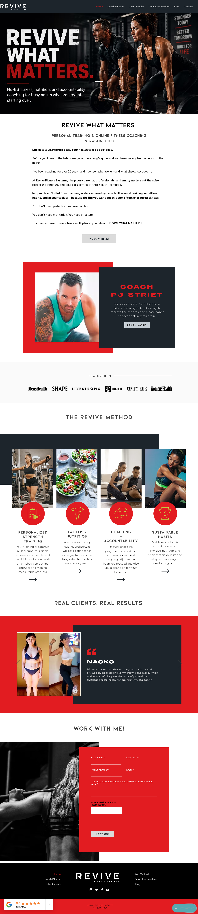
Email (129, 770)
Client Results (53, 884)
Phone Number (99, 770)
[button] (99, 238)
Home (57, 873)
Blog (137, 884)
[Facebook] (102, 890)
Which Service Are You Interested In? (103, 803)
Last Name (132, 757)
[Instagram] (91, 890)
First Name (97, 757)
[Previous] (17, 664)
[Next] (180, 664)
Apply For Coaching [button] (146, 878)
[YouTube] (108, 890)
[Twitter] (96, 890)
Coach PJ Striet (53, 878)
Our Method (142, 873)
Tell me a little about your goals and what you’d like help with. (122, 783)
